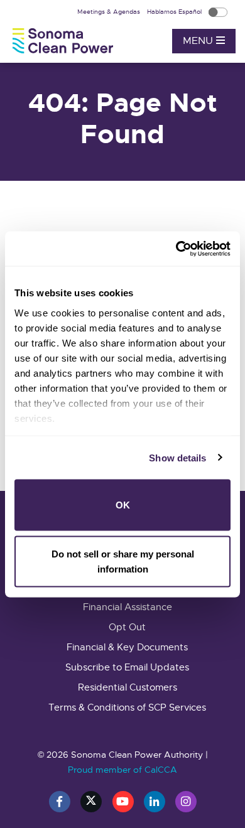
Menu (199, 41)
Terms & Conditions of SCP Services (127, 707)
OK (123, 505)
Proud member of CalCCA (122, 769)
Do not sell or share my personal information (123, 561)
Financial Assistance (127, 607)
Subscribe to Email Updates (127, 667)
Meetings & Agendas (109, 12)
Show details (177, 457)
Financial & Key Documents (127, 647)
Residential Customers (127, 687)
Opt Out (127, 627)
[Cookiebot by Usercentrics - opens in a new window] (176, 248)
